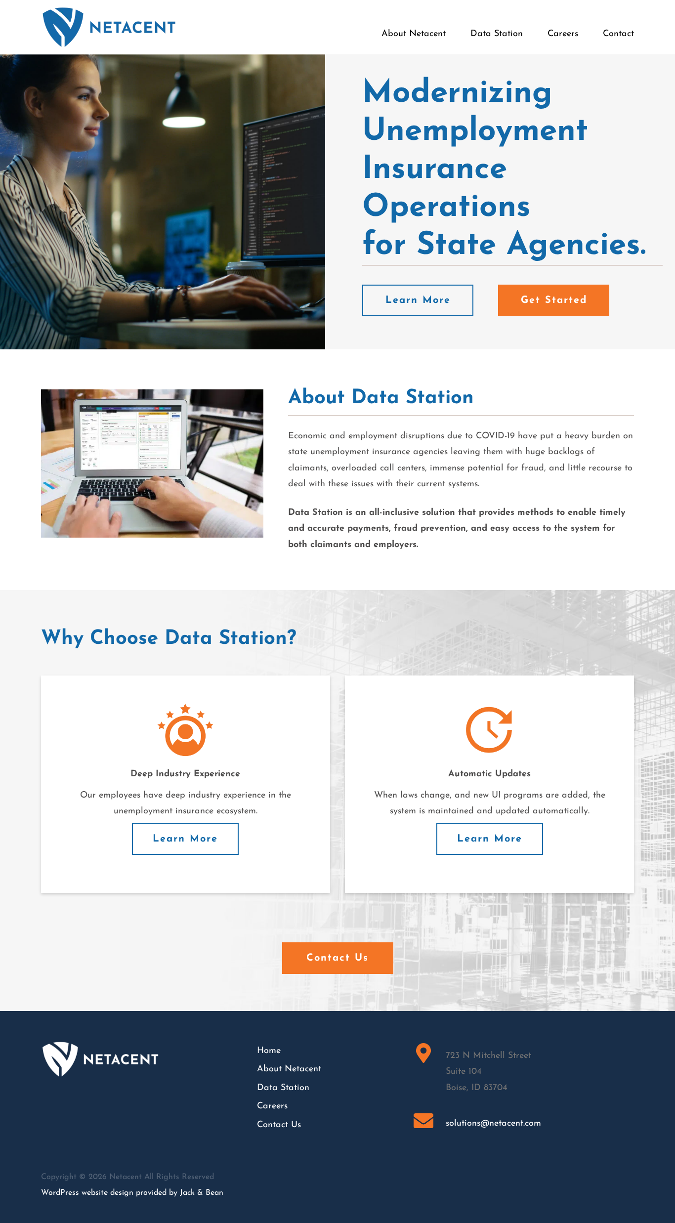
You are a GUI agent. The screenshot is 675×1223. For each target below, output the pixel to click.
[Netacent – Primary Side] (109, 10)
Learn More (185, 839)
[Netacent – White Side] (100, 1045)
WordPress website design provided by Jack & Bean (132, 1193)
